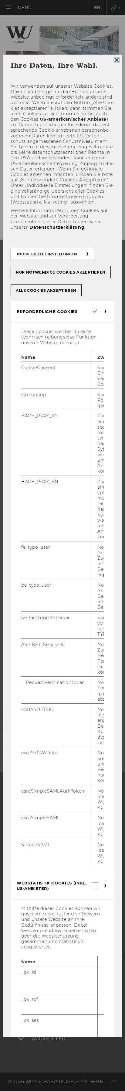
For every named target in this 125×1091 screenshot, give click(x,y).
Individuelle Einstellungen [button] (47, 254)
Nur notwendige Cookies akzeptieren (61, 272)
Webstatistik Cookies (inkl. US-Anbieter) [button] (52, 886)
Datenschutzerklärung (56, 227)
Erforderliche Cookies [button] (47, 311)
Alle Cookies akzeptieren (46, 290)
